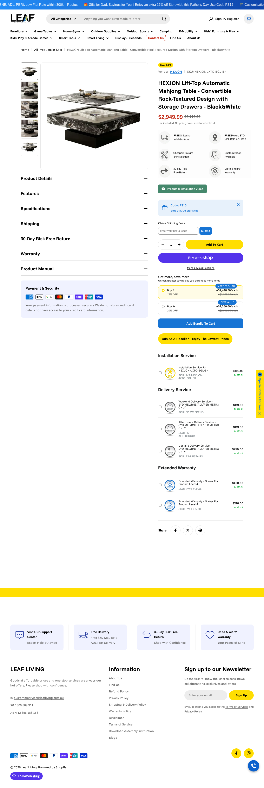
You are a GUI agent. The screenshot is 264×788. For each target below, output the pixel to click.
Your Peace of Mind (231, 643)
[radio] (200, 292)
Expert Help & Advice (42, 643)
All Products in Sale (48, 50)
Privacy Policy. (193, 711)
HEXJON (176, 71)
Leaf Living (29, 767)
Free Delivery (100, 632)
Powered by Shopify (52, 767)
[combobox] (108, 19)
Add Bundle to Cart (200, 323)
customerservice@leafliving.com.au (39, 698)
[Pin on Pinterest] (200, 530)
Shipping (180, 123)
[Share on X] (188, 530)
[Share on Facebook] (175, 530)
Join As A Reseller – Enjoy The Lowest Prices (195, 339)
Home (25, 50)
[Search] (164, 18)
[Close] (238, 204)
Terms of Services (236, 707)
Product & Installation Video (185, 189)
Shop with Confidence (170, 643)
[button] (260, 394)
